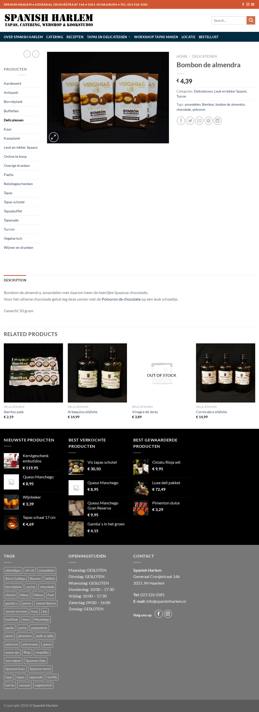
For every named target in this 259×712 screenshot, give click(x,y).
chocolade (184, 109)
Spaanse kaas (15, 669)
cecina (30, 587)
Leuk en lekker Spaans (21, 147)
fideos (24, 595)
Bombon (208, 104)
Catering (54, 37)
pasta (22, 628)
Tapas (8, 193)
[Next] (255, 385)
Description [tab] (15, 280)
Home (182, 56)
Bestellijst (209, 37)
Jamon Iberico (46, 603)
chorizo (10, 595)
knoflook (11, 619)
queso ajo (12, 652)
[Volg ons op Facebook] (243, 4)
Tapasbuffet (13, 211)
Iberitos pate (14, 412)
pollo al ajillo (45, 636)
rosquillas (42, 652)
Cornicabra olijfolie (211, 412)
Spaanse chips (36, 661)
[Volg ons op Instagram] (247, 4)
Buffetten (11, 111)
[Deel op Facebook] (181, 121)
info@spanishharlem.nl (166, 601)
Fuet (51, 595)
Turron (9, 229)
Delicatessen (14, 120)
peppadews (39, 628)
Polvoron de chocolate (121, 299)
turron (9, 685)
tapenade (36, 677)
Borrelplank (13, 101)
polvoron (198, 109)
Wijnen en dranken (18, 247)
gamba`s (11, 603)
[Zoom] (54, 137)
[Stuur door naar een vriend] (199, 121)
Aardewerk (12, 83)
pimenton (25, 636)
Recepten (75, 37)
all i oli (29, 570)
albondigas (13, 570)
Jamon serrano (16, 611)
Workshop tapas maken (156, 37)
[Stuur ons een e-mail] (252, 4)
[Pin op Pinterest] (208, 121)
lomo (26, 619)
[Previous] (4, 385)
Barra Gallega (15, 578)
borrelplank (13, 587)
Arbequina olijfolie (82, 412)
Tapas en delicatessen (107, 37)
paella (9, 628)
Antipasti (11, 92)
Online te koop (15, 156)
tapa (8, 677)
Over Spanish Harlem (23, 37)
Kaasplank (12, 138)
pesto (9, 636)
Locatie (188, 37)
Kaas (7, 129)
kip (45, 611)
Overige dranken (17, 165)
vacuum (24, 685)
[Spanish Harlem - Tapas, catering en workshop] (49, 20)
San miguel (13, 661)
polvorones (30, 644)
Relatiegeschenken (18, 184)
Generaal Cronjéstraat (152, 576)
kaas (34, 611)
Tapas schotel (14, 202)
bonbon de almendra (230, 104)
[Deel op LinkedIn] (217, 121)
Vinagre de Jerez (145, 412)
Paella (8, 174)
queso (47, 644)
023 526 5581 (137, 4)
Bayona (35, 578)
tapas (20, 677)
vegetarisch (43, 685)
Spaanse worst (40, 669)
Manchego (41, 619)
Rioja (27, 652)
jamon (26, 603)
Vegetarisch (13, 238)
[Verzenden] (251, 20)
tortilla (52, 677)
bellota (50, 578)
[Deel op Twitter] (190, 121)
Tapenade (11, 220)
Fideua (38, 595)
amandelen (193, 104)
